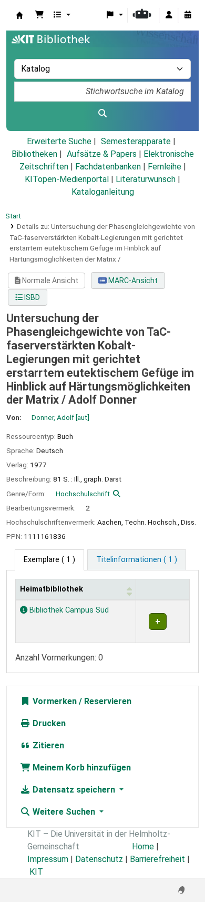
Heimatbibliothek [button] (51, 589)
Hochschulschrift (83, 493)
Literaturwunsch (146, 179)
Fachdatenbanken (108, 167)
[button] (39, 15)
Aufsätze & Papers (102, 154)
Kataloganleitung (102, 192)
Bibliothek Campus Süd (68, 610)
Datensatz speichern (73, 790)
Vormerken (53, 701)
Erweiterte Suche (59, 141)
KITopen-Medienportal (67, 179)
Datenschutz (99, 859)
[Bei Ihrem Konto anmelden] (169, 15)
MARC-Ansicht (132, 280)
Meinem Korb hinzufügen (80, 768)
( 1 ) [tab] (49, 559)
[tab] (136, 559)
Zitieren (47, 745)
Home (143, 846)
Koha (19, 15)
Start (13, 216)
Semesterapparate (136, 141)
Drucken (48, 723)
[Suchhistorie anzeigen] (188, 15)
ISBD (31, 297)
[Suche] (102, 113)
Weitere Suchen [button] (63, 812)
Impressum (47, 859)
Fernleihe (164, 167)
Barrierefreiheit (157, 859)
